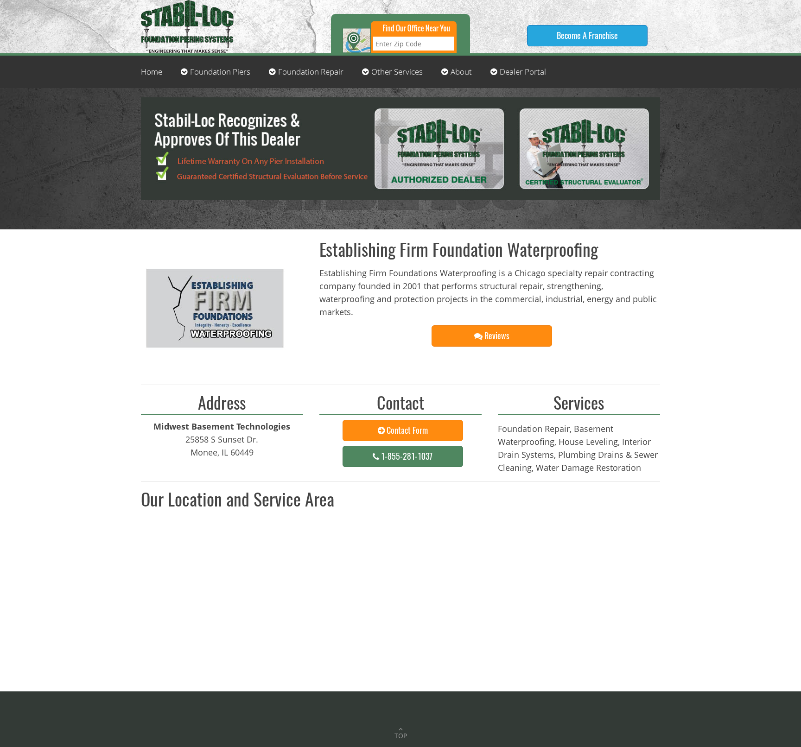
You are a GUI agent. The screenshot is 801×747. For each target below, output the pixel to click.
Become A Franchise (587, 35)
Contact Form (406, 430)
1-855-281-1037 (405, 456)
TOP (400, 735)
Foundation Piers (220, 71)
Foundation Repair (310, 71)
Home (151, 71)
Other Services (397, 71)
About (461, 71)
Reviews (496, 335)
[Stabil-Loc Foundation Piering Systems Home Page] (187, 25)
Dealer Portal (523, 71)
